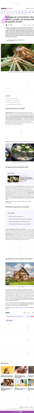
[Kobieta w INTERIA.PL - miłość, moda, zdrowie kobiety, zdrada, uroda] (10, 8)
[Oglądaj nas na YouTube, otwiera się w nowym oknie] (32, 316)
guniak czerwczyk (9, 320)
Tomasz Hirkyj (10, 24)
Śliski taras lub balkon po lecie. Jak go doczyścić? (16, 216)
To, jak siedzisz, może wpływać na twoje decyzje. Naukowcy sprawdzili (19, 221)
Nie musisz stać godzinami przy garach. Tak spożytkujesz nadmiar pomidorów (20, 219)
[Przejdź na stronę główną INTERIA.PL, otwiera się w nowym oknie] (4, 8)
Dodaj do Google (15, 40)
